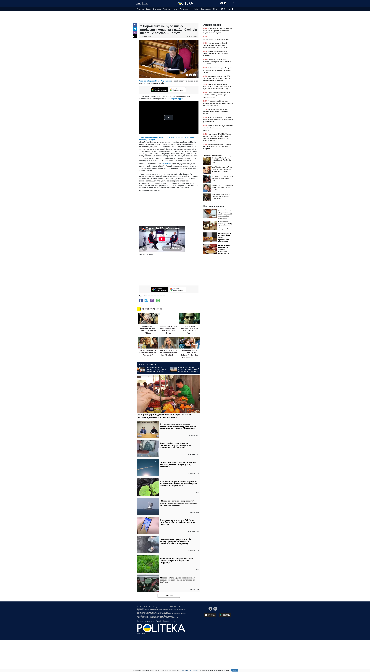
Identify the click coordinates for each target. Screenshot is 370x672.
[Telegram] (225, 3)
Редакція (158, 621)
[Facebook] (135, 25)
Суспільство (206, 9)
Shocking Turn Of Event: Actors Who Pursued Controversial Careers (222, 187)
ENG (223, 9)
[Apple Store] (210, 615)
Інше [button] (229, 9)
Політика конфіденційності (145, 621)
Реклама (166, 621)
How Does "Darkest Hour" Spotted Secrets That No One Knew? (221, 160)
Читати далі (168, 596)
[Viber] (135, 32)
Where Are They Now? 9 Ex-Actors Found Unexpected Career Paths (221, 197)
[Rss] (221, 3)
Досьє (148, 9)
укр (138, 3)
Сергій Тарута (177, 99)
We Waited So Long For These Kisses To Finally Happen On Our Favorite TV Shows (222, 169)
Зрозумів (235, 670)
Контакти (173, 621)
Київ (196, 9)
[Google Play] (225, 615)
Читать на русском (192, 36)
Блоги (174, 9)
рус (145, 3)
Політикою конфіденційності (190, 670)
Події (215, 9)
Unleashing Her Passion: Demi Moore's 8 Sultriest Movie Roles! (222, 178)
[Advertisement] (168, 270)
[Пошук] (233, 3)
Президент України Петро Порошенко (155, 81)
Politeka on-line (185, 9)
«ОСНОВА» (166, 164)
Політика (166, 9)
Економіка (157, 9)
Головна (140, 9)
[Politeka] (185, 3)
